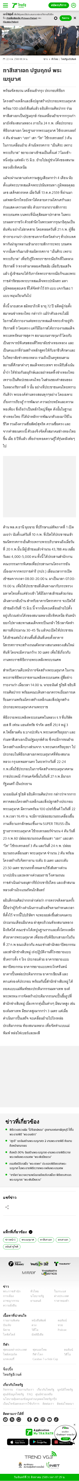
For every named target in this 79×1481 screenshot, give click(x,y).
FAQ (27, 1394)
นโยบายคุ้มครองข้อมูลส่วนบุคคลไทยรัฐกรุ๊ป (27, 1399)
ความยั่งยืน (9, 1305)
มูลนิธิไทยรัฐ (60, 1389)
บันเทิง (6, 1325)
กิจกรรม (7, 1389)
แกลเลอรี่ (8, 1359)
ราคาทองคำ (60, 1300)
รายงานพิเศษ (10, 1320)
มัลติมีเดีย (36, 1334)
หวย (58, 1325)
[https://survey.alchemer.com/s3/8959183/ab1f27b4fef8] (65, 1434)
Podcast (61, 1329)
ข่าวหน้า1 (9, 1239)
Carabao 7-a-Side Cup (44, 1359)
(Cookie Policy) (10, 22)
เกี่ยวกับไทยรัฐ (42, 1389)
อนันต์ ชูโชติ (11, 1246)
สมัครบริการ (59, 5)
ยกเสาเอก (59, 1239)
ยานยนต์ (34, 1300)
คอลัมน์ (60, 1320)
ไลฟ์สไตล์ (8, 1334)
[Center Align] (75, 18)
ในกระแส (58, 1291)
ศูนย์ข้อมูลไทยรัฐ (12, 1394)
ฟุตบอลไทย (36, 1349)
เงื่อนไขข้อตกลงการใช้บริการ (19, 1403)
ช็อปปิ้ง (7, 1369)
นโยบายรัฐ (36, 1296)
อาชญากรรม (10, 1300)
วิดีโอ (34, 1329)
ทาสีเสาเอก (43, 1239)
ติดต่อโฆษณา (58, 1403)
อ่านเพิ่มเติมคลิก (21, 18)
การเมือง (8, 1296)
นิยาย (6, 1329)
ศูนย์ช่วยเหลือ (40, 1394)
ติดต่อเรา (43, 1403)
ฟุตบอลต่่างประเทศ (13, 1349)
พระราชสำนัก (10, 1291)
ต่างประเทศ (59, 1296)
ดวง (33, 1325)
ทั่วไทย (55, 59)
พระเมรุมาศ (26, 1239)
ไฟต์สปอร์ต (9, 1354)
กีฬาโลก (34, 1354)
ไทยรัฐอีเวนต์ (11, 1374)
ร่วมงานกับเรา (23, 1389)
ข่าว (47, 59)
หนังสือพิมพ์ (37, 1320)
